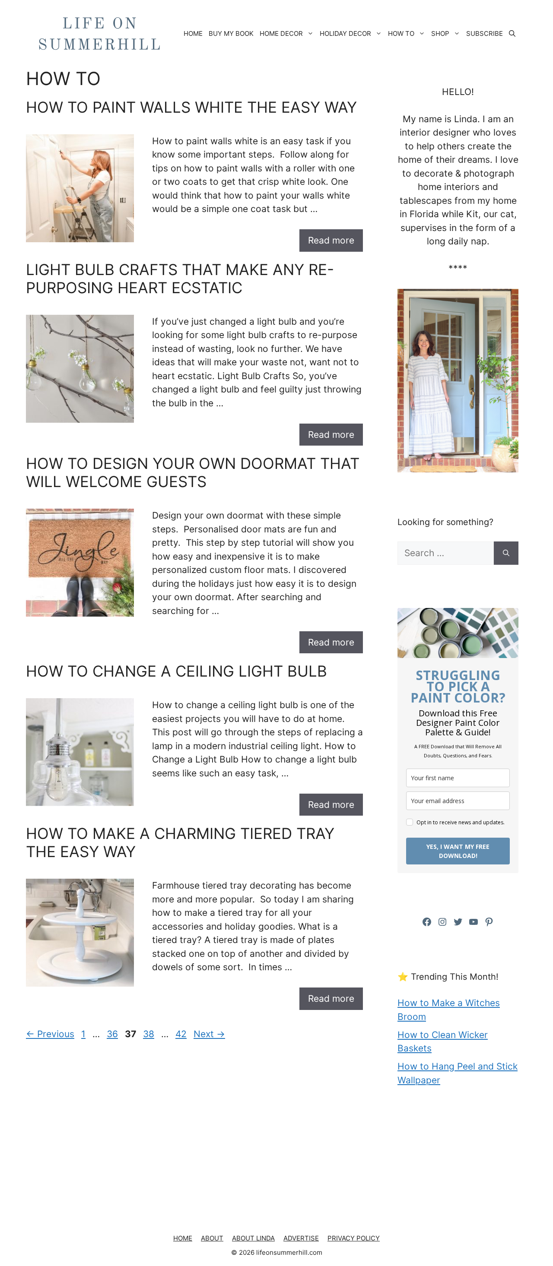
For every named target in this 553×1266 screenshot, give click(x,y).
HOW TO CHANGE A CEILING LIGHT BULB (176, 671)
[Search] (506, 553)
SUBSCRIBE (484, 33)
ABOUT (212, 1238)
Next (209, 1034)
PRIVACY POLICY (353, 1238)
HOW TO (401, 33)
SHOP (440, 33)
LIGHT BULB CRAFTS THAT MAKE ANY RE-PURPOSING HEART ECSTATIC (180, 278)
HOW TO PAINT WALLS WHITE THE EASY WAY (191, 107)
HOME (193, 33)
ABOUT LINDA (253, 1238)
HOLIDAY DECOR (345, 33)
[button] (512, 34)
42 (182, 1034)
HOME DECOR (281, 33)
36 (113, 1034)
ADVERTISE (301, 1238)
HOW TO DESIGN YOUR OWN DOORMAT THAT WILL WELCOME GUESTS (192, 472)
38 (149, 1034)
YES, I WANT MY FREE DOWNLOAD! (457, 851)
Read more (331, 240)
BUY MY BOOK (231, 33)
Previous (50, 1034)
